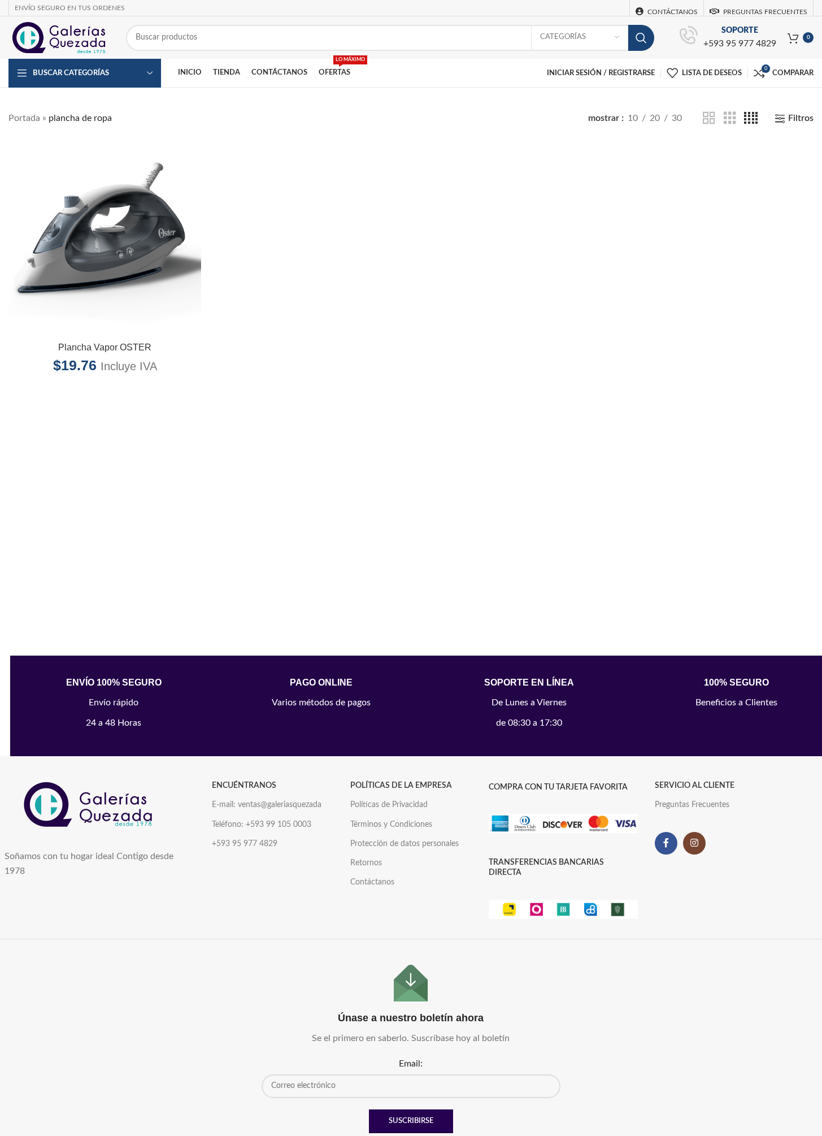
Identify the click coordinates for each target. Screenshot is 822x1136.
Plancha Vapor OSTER (104, 347)
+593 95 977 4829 (739, 43)
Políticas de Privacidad (389, 805)
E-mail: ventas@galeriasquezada (266, 805)
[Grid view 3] (730, 118)
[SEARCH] (641, 38)
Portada (24, 118)
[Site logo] (58, 37)
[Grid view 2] (709, 118)
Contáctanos (372, 882)
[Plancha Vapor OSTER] (104, 240)
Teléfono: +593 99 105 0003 (261, 825)
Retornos (366, 863)
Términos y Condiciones (391, 825)
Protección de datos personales (404, 844)
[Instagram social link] (694, 843)
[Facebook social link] (666, 843)
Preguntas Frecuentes (692, 805)
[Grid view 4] (751, 118)
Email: (411, 1063)
